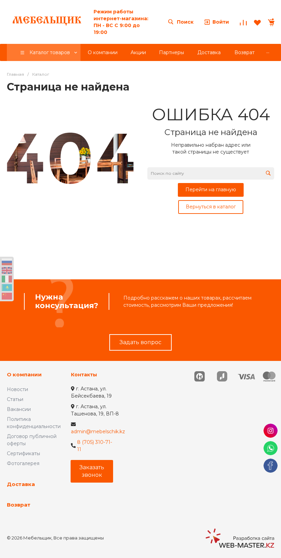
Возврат (18, 504)
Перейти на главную (210, 189)
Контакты (84, 375)
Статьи (15, 399)
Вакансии (19, 409)
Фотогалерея (23, 463)
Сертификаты (23, 453)
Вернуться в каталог (211, 207)
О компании (24, 374)
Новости (17, 389)
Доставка (21, 484)
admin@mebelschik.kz (98, 431)
